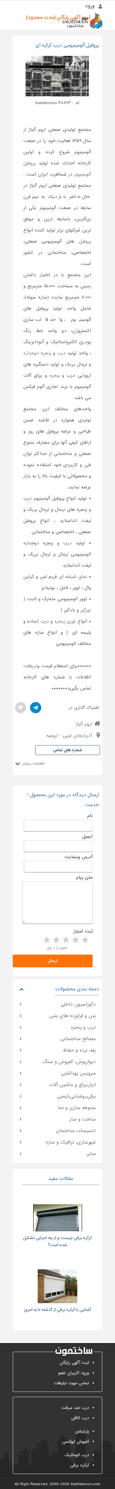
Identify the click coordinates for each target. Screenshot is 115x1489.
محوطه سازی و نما (77, 1108)
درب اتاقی (80, 1418)
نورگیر (85, 610)
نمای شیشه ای (73, 576)
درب (61, 353)
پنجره (55, 375)
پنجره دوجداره (37, 353)
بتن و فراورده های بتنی (72, 1016)
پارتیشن (82, 1431)
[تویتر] (20, 707)
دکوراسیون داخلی (78, 1004)
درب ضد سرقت (75, 1408)
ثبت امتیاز (83, 931)
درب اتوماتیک (77, 1455)
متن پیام (84, 877)
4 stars (56, 940)
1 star (84, 940)
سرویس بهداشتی (78, 1073)
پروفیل (85, 241)
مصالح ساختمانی (78, 1039)
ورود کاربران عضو (73, 1373)
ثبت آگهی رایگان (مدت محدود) (58, 17)
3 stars (65, 940)
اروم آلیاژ (83, 724)
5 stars (46, 940)
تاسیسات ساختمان (76, 1131)
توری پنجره (65, 621)
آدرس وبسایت (79, 856)
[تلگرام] (35, 707)
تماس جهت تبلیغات (71, 1383)
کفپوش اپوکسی (75, 1442)
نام (90, 815)
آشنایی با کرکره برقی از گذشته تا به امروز (57, 1310)
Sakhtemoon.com (85, 1484)
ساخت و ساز (83, 1119)
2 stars (75, 940)
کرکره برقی (79, 1465)
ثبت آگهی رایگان (74, 1363)
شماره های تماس (67, 750)
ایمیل (87, 836)
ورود (90, 6)
